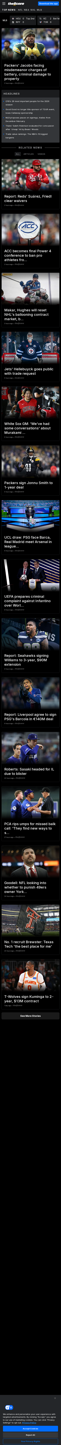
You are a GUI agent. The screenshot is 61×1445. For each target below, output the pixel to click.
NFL (20, 10)
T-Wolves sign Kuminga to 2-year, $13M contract (29, 998)
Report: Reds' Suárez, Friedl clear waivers (28, 198)
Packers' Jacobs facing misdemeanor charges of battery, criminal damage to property (27, 72)
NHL (33, 10)
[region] (30, 1420)
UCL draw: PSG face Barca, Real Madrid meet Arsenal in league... (28, 541)
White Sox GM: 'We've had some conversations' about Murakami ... (27, 428)
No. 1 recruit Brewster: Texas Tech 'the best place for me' (28, 944)
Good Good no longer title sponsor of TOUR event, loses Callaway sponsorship (30, 111)
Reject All (30, 1435)
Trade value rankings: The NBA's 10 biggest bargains (27, 136)
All (18, 154)
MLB (39, 10)
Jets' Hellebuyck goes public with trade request (28, 371)
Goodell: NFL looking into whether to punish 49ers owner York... (25, 887)
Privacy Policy (29, 1423)
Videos (41, 154)
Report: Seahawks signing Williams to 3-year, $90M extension (26, 660)
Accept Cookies (30, 1428)
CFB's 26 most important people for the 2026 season (27, 103)
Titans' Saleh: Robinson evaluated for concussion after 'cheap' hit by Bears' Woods (30, 127)
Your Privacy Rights (30, 1441)
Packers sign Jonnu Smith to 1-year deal (28, 485)
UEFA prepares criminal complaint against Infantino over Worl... (27, 600)
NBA (26, 10)
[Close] (55, 1398)
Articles (29, 154)
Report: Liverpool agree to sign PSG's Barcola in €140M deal (30, 716)
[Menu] (4, 3)
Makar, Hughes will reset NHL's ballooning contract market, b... (26, 314)
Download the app (48, 3)
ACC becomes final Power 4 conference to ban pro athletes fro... (27, 255)
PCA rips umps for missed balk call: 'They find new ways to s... (30, 828)
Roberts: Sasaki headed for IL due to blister (29, 771)
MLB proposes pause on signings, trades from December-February (28, 119)
